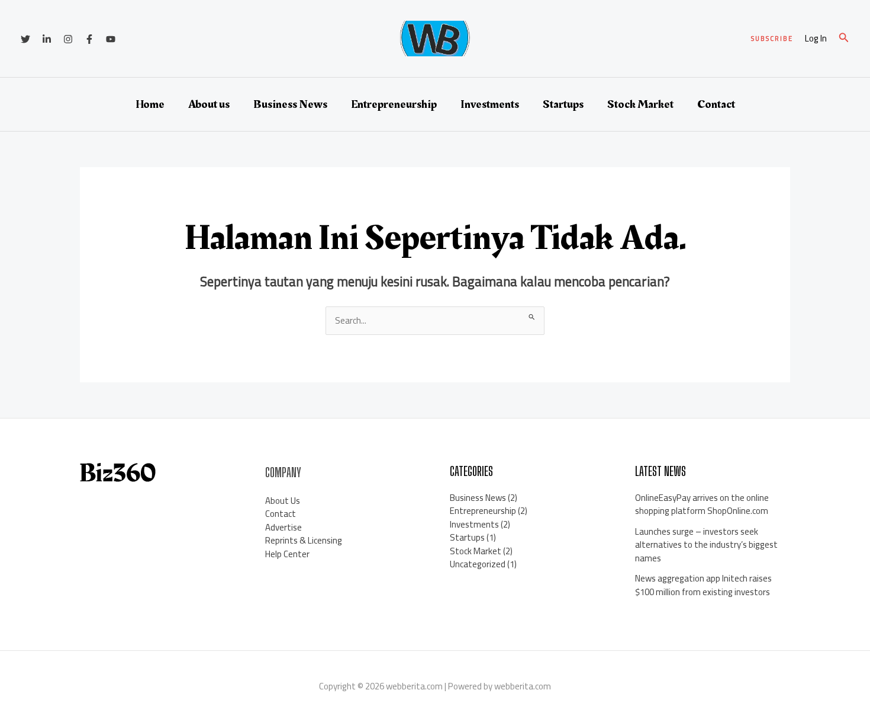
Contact (716, 104)
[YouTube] (110, 39)
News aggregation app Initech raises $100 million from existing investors (703, 585)
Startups (563, 104)
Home (150, 104)
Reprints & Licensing (303, 540)
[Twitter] (25, 39)
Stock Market (640, 104)
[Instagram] (68, 39)
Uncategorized (477, 564)
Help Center (287, 554)
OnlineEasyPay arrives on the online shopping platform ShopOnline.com (702, 504)
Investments (489, 104)
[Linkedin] (46, 39)
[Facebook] (89, 39)
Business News (290, 104)
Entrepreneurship (394, 104)
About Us (282, 500)
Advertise (283, 527)
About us (209, 104)
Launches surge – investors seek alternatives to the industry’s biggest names (706, 545)
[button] (772, 39)
